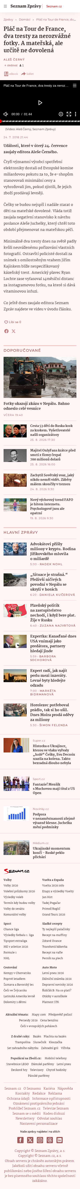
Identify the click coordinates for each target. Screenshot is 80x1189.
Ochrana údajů (18, 1098)
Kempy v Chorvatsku (17, 973)
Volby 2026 (11, 885)
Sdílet (30, 73)
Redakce (39, 1093)
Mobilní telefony (56, 1058)
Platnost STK (50, 1002)
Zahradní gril (49, 1048)
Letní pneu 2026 (53, 973)
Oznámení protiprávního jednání (38, 1103)
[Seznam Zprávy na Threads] (50, 1140)
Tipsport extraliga (15, 941)
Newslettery (25, 1118)
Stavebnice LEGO (17, 1064)
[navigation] (5, 6)
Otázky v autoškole (54, 996)
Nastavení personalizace (39, 1123)
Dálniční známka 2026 (57, 979)
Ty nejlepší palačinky (56, 929)
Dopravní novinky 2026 (57, 984)
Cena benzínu (49, 1020)
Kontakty (22, 1093)
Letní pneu (64, 1064)
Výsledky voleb (13, 897)
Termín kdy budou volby (19, 903)
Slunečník (39, 1042)
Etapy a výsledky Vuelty (58, 891)
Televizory (37, 1070)
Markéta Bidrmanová (43, 692)
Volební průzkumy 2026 (19, 891)
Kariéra (49, 1088)
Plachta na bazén (55, 1036)
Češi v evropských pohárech (38, 1026)
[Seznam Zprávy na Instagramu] (40, 1140)
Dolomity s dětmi (15, 1002)
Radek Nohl (51, 564)
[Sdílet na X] (13, 331)
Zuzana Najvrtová (58, 625)
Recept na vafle (52, 952)
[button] (74, 85)
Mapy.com (39, 1014)
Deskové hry (19, 1070)
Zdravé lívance (52, 941)
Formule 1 (10, 952)
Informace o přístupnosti (51, 1098)
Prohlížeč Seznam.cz (24, 1108)
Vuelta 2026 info (53, 885)
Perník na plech (52, 958)
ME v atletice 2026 (16, 947)
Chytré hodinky (56, 1070)
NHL (7, 958)
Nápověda (65, 1088)
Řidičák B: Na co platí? (56, 990)
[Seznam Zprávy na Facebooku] (20, 1140)
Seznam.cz (54, 6)
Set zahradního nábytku (22, 1048)
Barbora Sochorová (43, 658)
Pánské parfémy (39, 1076)
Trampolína (22, 1042)
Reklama (55, 1093)
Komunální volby (15, 914)
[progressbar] (40, 121)
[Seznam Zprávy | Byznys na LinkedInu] (59, 1140)
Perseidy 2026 (28, 1020)
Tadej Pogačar (51, 903)
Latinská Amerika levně (19, 996)
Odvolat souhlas (49, 1118)
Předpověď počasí (60, 1014)
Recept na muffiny (54, 935)
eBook (13, 73)
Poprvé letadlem (14, 979)
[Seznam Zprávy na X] (30, 1140)
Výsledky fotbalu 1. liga (19, 935)
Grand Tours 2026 (53, 914)
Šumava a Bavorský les (19, 984)
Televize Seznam (56, 1108)
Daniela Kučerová (57, 594)
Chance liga (11, 929)
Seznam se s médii (26, 1113)
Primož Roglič (51, 909)
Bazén (37, 1036)
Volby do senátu (14, 909)
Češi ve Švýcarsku (15, 990)
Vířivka (65, 1048)
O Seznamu (32, 1088)
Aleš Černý (14, 59)
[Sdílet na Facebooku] (6, 331)
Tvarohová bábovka (54, 947)
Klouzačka (55, 1042)
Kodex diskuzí (54, 1113)
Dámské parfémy (42, 1064)
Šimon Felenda (54, 725)
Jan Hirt (47, 897)
